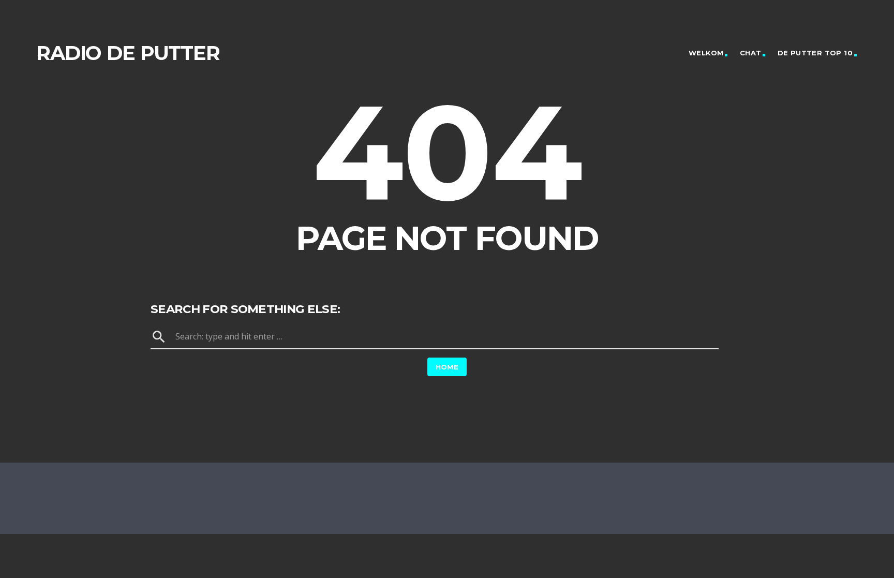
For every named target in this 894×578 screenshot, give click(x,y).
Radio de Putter (128, 53)
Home (447, 367)
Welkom (706, 53)
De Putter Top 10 (815, 53)
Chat (751, 53)
